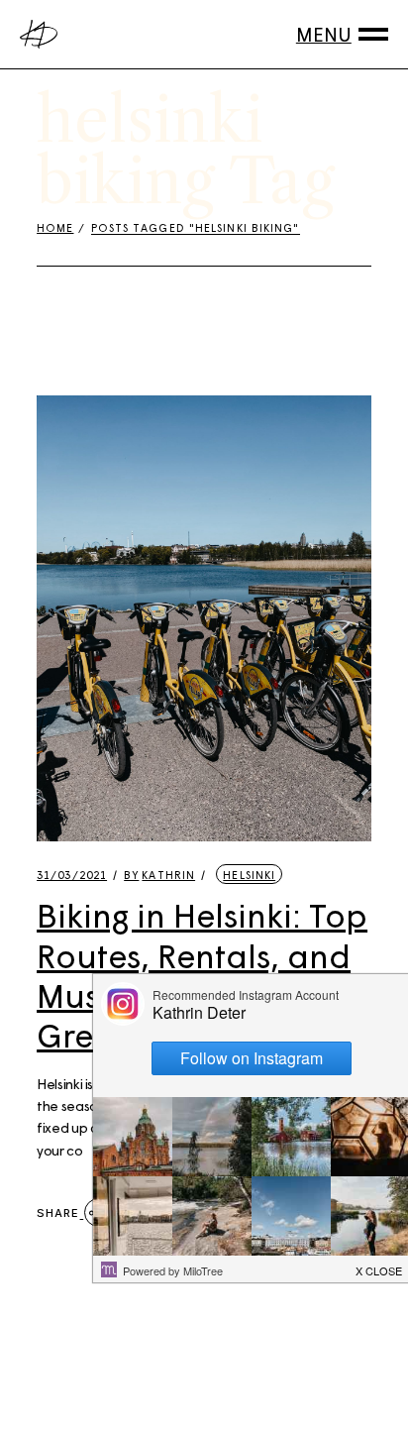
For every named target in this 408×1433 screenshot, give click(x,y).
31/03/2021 (72, 874)
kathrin (159, 874)
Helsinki (249, 874)
